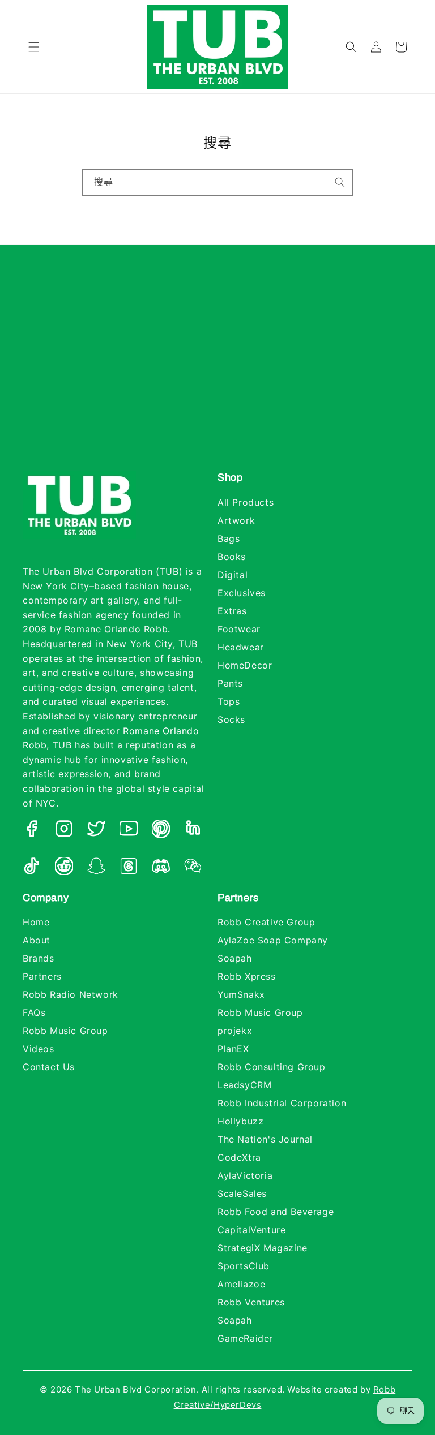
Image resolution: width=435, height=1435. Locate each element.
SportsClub (244, 1266)
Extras (232, 611)
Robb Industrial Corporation (282, 1103)
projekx (235, 1030)
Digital (233, 574)
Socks (231, 719)
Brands (38, 958)
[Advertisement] (217, 369)
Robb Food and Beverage (276, 1211)
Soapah (235, 958)
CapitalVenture (251, 1229)
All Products (246, 502)
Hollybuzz (240, 1121)
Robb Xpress (247, 976)
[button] (34, 47)
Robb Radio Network (70, 994)
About (36, 940)
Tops (229, 701)
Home (36, 922)
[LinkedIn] (193, 831)
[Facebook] (32, 831)
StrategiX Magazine (263, 1247)
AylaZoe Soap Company (273, 940)
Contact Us (49, 1066)
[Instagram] (64, 831)
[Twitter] (96, 831)
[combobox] (217, 182)
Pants (230, 683)
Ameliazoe (241, 1284)
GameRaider (245, 1338)
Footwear (239, 629)
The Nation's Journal (265, 1139)
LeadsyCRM (244, 1085)
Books (232, 556)
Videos (38, 1048)
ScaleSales (242, 1193)
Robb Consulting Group (272, 1066)
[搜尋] (339, 182)
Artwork (236, 520)
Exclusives (242, 592)
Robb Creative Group (266, 922)
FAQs (34, 1012)
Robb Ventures (251, 1302)
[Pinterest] (161, 831)
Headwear (241, 647)
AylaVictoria (245, 1175)
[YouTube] (129, 831)
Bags (229, 538)
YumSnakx (241, 994)
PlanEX (233, 1048)
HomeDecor (245, 665)
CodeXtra (239, 1157)
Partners (42, 976)
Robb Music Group (65, 1030)
